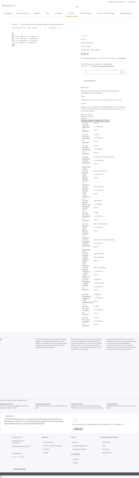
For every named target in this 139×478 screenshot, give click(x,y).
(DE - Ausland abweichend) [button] (105, 66)
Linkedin (75, 463)
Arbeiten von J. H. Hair (102, 121)
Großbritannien (16, 28)
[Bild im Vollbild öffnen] (12, 34)
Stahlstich (35, 28)
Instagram (76, 459)
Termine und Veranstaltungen (52, 446)
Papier (29, 28)
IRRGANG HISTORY (77, 404)
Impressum (105, 449)
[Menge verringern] (83, 72)
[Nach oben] (1, 476)
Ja (45, 28)
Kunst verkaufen (48, 442)
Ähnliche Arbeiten (87, 121)
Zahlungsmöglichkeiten (80, 446)
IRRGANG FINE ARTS (6, 404)
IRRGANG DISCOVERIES (43, 404)
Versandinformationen (80, 449)
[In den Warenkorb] (82, 34)
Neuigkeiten (132, 2)
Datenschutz (106, 442)
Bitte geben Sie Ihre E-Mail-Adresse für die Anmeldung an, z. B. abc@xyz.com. (98, 424)
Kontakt (45, 453)
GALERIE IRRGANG (112, 404)
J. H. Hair (23, 28)
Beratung (46, 449)
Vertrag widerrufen (19, 469)
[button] (71, 7)
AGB (103, 446)
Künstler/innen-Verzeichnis (116, 2)
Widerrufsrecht (107, 453)
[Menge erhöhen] (122, 76)
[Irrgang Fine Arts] (9, 6)
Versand (122, 58)
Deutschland (52, 28)
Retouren (75, 442)
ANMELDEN (78, 429)
